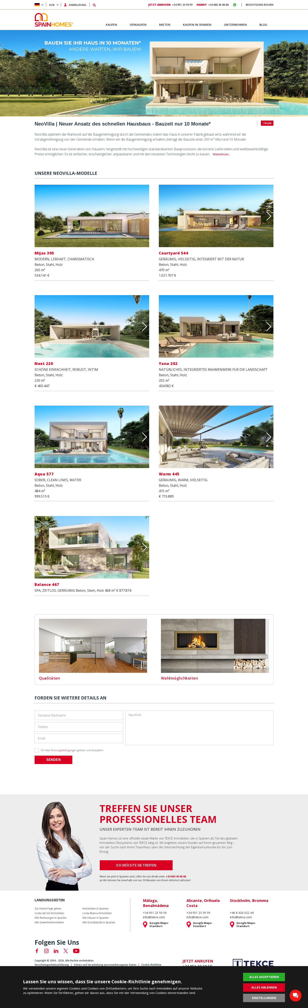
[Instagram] (46, 951)
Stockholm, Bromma (249, 900)
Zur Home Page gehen (48, 908)
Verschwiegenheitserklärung (52, 964)
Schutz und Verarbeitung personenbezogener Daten (105, 964)
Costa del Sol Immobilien (49, 913)
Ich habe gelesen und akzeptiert (72, 750)
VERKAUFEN (138, 25)
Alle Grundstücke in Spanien (98, 922)
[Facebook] (37, 951)
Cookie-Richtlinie (151, 964)
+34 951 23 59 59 (170, 4)
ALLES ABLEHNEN (264, 987)
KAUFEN (111, 25)
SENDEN (53, 760)
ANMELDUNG (77, 5)
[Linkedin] (56, 951)
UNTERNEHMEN (235, 25)
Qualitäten (49, 678)
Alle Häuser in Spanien (95, 918)
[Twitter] (65, 951)
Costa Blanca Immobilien (97, 913)
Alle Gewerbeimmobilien (49, 922)
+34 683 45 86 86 (213, 4)
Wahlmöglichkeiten (179, 678)
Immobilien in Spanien (95, 908)
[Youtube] (76, 951)
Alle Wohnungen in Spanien (51, 918)
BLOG (263, 25)
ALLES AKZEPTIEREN (264, 977)
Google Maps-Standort (159, 924)
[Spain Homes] (53, 20)
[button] (144, 216)
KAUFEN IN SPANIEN (197, 25)
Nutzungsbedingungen (63, 750)
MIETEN (164, 25)
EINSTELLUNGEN (264, 998)
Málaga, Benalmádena (156, 903)
